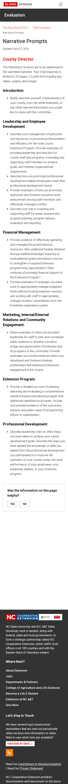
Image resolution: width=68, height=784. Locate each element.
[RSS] (9, 752)
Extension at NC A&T (19, 699)
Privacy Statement (31, 768)
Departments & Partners (22, 682)
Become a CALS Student (22, 693)
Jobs (9, 676)
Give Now (12, 705)
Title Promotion (42, 27)
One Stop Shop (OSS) (15, 27)
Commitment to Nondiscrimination (39, 764)
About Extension (16, 670)
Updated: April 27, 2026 (16, 48)
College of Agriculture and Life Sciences (33, 688)
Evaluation (14, 15)
